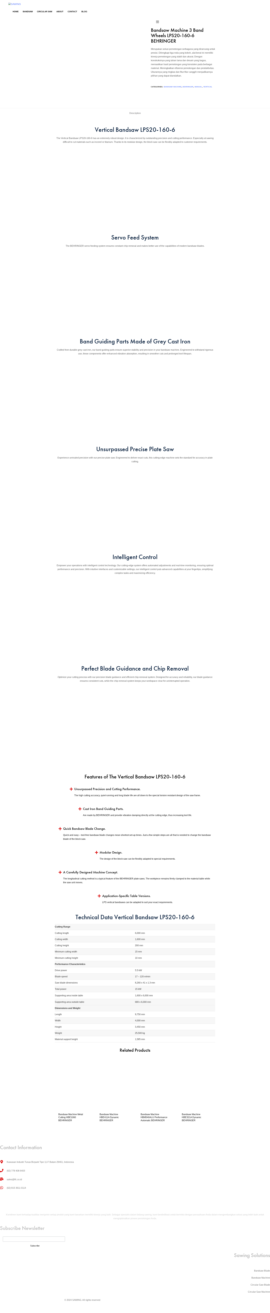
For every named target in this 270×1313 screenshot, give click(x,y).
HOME (16, 11)
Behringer (188, 87)
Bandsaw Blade (262, 1271)
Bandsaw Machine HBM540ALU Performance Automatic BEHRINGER (154, 1117)
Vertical (207, 87)
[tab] (135, 113)
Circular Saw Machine (259, 1292)
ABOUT (59, 11)
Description (135, 113)
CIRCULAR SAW (44, 11)
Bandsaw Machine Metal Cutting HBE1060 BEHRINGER (70, 1117)
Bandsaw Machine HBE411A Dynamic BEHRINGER (109, 1117)
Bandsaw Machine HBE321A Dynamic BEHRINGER (191, 1117)
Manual (198, 87)
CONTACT (72, 11)
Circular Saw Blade (260, 1285)
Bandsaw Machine (173, 87)
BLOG (84, 11)
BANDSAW (28, 11)
